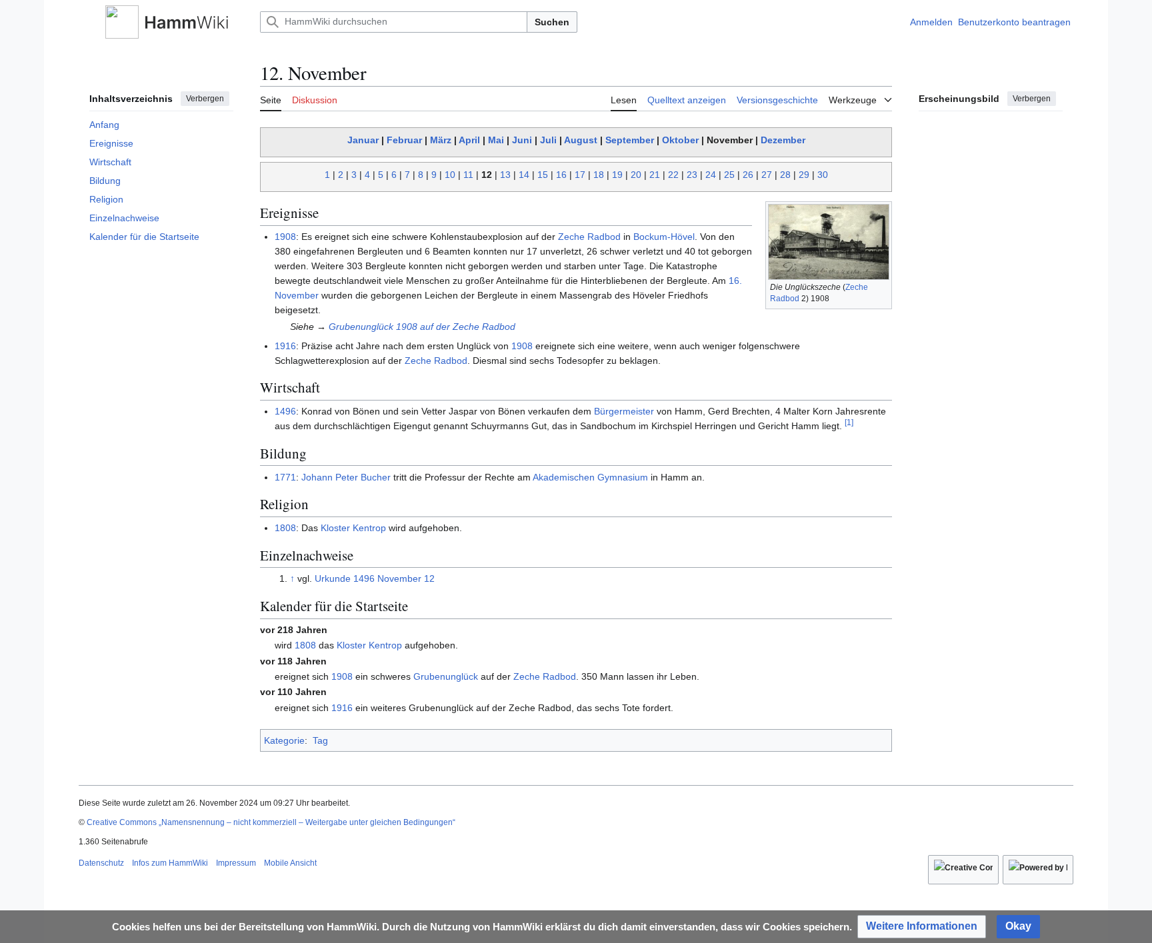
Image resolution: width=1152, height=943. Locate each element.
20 (636, 174)
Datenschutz (101, 863)
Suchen (552, 22)
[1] (849, 422)
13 (505, 174)
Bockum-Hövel (664, 236)
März (440, 140)
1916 (285, 346)
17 (580, 174)
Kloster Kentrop (353, 527)
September (629, 140)
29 (804, 174)
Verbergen (205, 98)
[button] (85, 22)
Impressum (236, 863)
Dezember (783, 140)
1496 (285, 411)
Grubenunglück (445, 676)
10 (450, 174)
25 (729, 174)
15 (542, 174)
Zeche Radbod (589, 236)
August (580, 140)
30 (822, 174)
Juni (522, 140)
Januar (363, 140)
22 (673, 174)
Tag (320, 740)
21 (654, 174)
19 (617, 174)
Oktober (680, 140)
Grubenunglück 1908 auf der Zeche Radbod (422, 326)
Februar (404, 140)
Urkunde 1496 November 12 (375, 578)
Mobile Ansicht (290, 863)
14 (524, 174)
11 (468, 174)
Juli (548, 140)
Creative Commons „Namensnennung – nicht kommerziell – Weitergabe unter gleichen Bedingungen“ (271, 822)
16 (561, 174)
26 (748, 174)
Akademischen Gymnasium (590, 477)
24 (710, 174)
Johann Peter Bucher (346, 477)
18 (598, 174)
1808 (285, 527)
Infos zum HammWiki (170, 863)
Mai (496, 140)
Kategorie (284, 740)
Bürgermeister (624, 411)
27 (766, 174)
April (469, 140)
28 (785, 174)
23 (692, 174)
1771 (285, 477)
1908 (285, 236)
